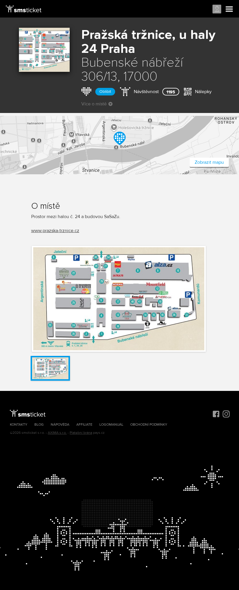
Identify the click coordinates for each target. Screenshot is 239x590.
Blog (39, 424)
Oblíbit (105, 91)
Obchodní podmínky (148, 424)
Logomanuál (111, 424)
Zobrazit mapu (209, 162)
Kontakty (18, 424)
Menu (229, 9)
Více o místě (94, 104)
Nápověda (60, 424)
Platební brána (81, 433)
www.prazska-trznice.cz (55, 231)
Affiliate (84, 424)
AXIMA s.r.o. (57, 433)
